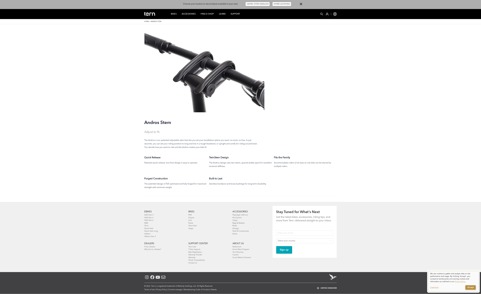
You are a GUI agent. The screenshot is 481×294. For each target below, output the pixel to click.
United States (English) (258, 4)
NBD (146, 223)
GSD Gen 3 (148, 215)
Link (190, 220)
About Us (238, 243)
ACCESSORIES (240, 212)
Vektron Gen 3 (150, 236)
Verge (190, 228)
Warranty (191, 257)
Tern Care (192, 247)
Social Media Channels (241, 257)
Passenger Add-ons (240, 215)
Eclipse (191, 218)
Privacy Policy (161, 289)
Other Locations (282, 4)
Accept (470, 287)
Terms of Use (149, 289)
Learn (222, 14)
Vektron (147, 234)
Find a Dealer (149, 247)
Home (146, 21)
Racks (234, 226)
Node (190, 223)
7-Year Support (194, 249)
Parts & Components (240, 231)
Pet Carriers (237, 218)
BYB (190, 215)
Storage (235, 228)
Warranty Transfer (195, 255)
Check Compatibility (196, 260)
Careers (235, 255)
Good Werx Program (240, 249)
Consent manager (175, 289)
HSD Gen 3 (148, 218)
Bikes (174, 14)
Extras (234, 234)
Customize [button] (434, 287)
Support (235, 14)
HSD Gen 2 (148, 220)
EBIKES (148, 212)
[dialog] (453, 281)
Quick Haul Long (151, 231)
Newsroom (236, 247)
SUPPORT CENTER (198, 243)
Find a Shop (207, 14)
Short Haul (192, 226)
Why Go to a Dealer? (152, 249)
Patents (214, 289)
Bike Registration (195, 252)
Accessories (189, 14)
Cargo (234, 220)
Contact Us (192, 263)
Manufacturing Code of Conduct (197, 289)
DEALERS (149, 243)
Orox (146, 226)
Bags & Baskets (238, 223)
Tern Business (237, 252)
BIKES (191, 212)
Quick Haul (148, 228)
